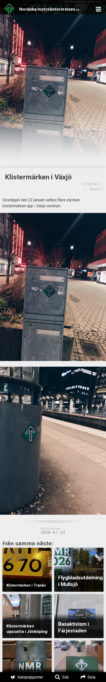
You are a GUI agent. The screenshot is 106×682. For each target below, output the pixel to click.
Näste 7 (96, 189)
